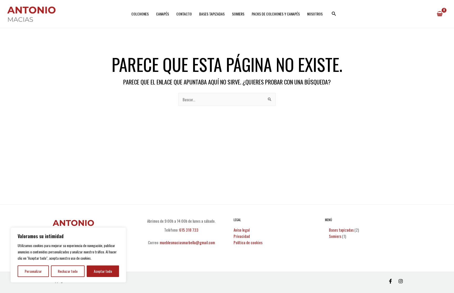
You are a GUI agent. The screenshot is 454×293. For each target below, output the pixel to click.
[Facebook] (390, 281)
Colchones (140, 14)
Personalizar (33, 271)
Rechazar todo (68, 271)
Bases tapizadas (212, 14)
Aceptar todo (103, 271)
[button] (334, 13)
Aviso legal (242, 230)
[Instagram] (400, 281)
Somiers (238, 14)
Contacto (184, 14)
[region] (68, 255)
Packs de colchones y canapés (276, 14)
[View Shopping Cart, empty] (440, 14)
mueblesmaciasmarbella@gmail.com (187, 242)
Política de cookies (248, 242)
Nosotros (315, 14)
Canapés (162, 14)
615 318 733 (188, 230)
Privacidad (242, 236)
